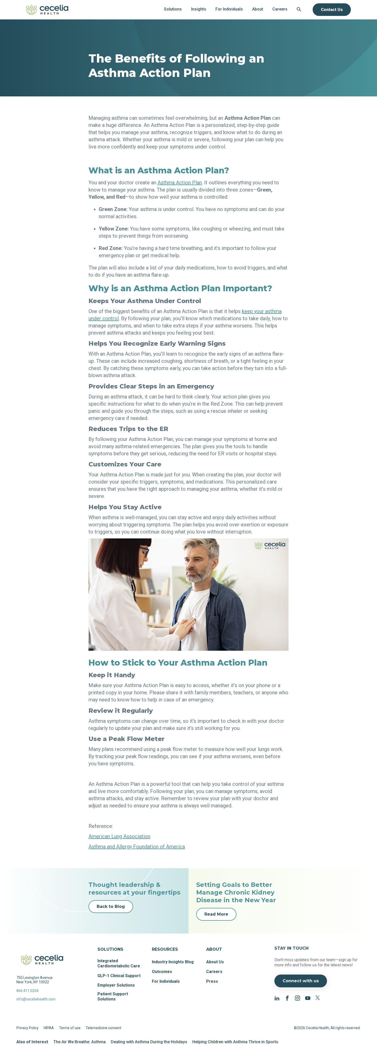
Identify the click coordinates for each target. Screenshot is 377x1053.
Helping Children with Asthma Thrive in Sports (235, 1041)
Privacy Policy (27, 1028)
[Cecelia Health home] (47, 9)
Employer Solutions (116, 985)
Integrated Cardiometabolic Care (118, 963)
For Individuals (166, 981)
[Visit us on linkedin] (277, 998)
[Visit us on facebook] (287, 998)
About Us (215, 961)
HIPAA (49, 1028)
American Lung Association (119, 836)
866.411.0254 (27, 991)
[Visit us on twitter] (318, 998)
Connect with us (301, 980)
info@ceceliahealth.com (36, 999)
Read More (216, 914)
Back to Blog (111, 906)
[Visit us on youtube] (307, 998)
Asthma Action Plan (179, 182)
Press (212, 981)
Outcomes (162, 971)
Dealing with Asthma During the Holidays (149, 1041)
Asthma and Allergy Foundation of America (136, 847)
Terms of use (70, 1028)
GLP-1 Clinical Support (119, 975)
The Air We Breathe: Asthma (79, 1041)
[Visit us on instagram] (297, 998)
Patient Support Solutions (112, 996)
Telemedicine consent (103, 1028)
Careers (214, 971)
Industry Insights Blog (173, 961)
